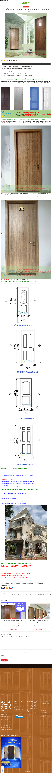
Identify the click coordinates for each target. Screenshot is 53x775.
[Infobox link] (19, 717)
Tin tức (14, 618)
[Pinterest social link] (10, 588)
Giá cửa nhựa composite (44, 705)
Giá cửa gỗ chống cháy (44, 701)
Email (28, 650)
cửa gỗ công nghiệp (5, 583)
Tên (2, 650)
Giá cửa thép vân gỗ (43, 712)
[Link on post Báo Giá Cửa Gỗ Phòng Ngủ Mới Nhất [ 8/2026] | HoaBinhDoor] (13, 610)
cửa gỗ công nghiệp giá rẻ (15, 583)
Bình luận (2, 638)
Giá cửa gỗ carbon (43, 710)
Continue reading (13, 629)
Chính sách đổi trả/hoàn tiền (18, 709)
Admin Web (24, 11)
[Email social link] (7, 588)
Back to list (26, 595)
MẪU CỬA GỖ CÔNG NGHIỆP (13, 571)
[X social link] (4, 588)
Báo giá (12, 618)
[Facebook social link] (2, 588)
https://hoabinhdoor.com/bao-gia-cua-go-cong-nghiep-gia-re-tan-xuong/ (22, 470)
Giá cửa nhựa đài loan (43, 708)
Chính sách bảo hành (17, 712)
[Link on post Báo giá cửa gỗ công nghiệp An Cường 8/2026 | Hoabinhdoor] (39, 610)
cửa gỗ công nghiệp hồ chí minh (27, 583)
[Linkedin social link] (12, 588)
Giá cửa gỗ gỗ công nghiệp (44, 703)
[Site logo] (26, 2)
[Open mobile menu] (1, 3)
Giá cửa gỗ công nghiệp (6, 585)
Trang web (2, 655)
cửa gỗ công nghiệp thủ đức (40, 583)
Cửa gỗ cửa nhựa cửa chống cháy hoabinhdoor (12, 568)
